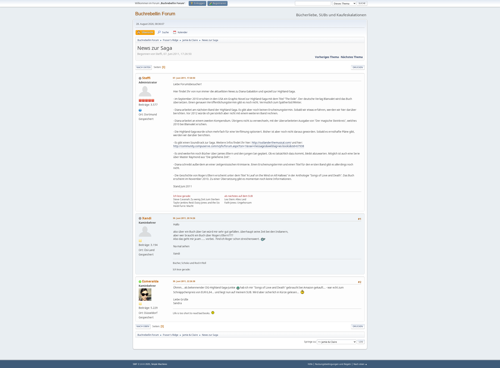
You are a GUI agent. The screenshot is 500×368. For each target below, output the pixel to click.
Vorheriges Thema (327, 57)
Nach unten (144, 67)
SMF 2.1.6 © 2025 (141, 364)
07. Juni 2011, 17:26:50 (184, 77)
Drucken (358, 67)
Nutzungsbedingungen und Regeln (333, 364)
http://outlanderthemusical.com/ (271, 142)
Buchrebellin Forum (155, 13)
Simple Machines (159, 364)
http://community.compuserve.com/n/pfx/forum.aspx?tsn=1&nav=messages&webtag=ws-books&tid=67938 (238, 146)
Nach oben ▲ (360, 364)
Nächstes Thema (352, 57)
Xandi (146, 218)
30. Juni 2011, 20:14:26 (184, 218)
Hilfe (310, 364)
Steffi (146, 78)
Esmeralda (150, 281)
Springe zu (310, 341)
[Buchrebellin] (140, 110)
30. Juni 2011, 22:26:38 (184, 281)
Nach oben (143, 326)
